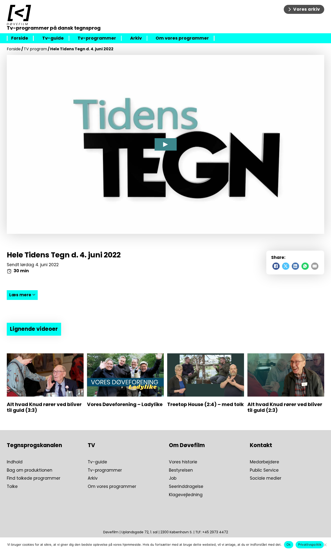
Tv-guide (53, 38)
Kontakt (261, 445)
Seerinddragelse (186, 486)
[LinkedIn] (295, 266)
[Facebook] (276, 266)
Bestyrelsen (181, 470)
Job (172, 478)
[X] (285, 266)
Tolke (12, 486)
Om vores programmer (182, 38)
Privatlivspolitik (309, 544)
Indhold (15, 462)
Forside (19, 38)
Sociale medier (265, 478)
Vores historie (183, 462)
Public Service (264, 470)
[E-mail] (314, 266)
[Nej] (325, 544)
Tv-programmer (97, 38)
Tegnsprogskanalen (34, 445)
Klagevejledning (186, 495)
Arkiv (136, 38)
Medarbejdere (264, 462)
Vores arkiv (306, 9)
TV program (35, 49)
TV (91, 445)
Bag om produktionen (29, 470)
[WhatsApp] (305, 266)
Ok (288, 544)
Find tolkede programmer (33, 478)
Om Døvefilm (187, 445)
